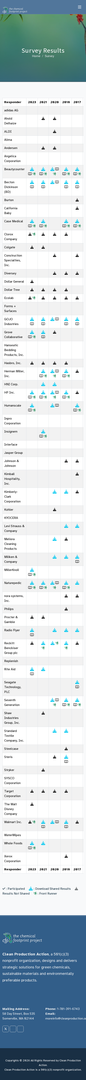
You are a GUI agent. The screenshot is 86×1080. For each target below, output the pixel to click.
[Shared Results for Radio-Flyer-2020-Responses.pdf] (55, 630)
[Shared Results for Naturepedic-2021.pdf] (43, 583)
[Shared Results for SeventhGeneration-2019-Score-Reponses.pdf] (66, 700)
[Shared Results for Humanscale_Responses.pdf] (52, 405)
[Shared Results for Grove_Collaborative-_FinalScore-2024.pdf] (32, 332)
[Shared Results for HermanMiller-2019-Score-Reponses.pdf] (66, 371)
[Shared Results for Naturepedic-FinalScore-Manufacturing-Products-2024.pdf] (32, 583)
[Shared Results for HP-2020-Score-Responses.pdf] (52, 392)
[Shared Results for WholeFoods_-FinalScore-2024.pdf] (32, 843)
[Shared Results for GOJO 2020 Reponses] (52, 319)
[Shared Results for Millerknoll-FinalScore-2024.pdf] (32, 570)
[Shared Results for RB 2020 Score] (53, 643)
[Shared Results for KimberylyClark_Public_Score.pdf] (66, 491)
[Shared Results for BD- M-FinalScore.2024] (32, 182)
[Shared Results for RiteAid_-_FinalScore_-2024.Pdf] (32, 669)
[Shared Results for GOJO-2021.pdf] (43, 319)
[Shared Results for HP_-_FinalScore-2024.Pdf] (32, 392)
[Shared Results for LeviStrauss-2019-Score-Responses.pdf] (66, 526)
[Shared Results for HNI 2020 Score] (55, 384)
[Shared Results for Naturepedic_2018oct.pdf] (77, 583)
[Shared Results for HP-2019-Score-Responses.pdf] (66, 392)
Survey (49, 56)
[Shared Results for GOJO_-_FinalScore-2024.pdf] (32, 319)
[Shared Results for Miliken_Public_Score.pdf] (66, 557)
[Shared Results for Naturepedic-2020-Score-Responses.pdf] (52, 583)
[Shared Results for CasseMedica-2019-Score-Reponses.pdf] (66, 221)
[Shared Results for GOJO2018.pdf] (77, 319)
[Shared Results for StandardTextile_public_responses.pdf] (66, 731)
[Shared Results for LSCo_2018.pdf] (77, 526)
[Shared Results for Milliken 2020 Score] (55, 557)
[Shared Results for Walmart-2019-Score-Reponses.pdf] (66, 822)
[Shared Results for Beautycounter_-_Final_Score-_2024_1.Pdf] (32, 169)
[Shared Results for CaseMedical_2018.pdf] (77, 221)
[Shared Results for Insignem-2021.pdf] (43, 431)
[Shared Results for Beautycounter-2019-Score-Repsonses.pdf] (66, 169)
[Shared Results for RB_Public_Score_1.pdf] (66, 643)
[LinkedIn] (13, 1029)
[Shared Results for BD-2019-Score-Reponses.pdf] (66, 182)
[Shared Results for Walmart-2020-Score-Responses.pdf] (52, 822)
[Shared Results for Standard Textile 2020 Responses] (55, 731)
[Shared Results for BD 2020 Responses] (52, 182)
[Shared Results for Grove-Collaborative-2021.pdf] (43, 332)
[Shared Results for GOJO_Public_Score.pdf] (66, 319)
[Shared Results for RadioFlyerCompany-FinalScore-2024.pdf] (32, 630)
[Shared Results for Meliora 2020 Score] (55, 539)
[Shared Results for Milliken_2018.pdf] (77, 557)
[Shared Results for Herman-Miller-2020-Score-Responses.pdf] (52, 371)
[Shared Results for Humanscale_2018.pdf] (77, 405)
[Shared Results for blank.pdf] (43, 669)
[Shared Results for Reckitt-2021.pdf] (43, 643)
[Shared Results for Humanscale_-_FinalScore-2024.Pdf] (32, 405)
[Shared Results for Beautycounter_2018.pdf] (77, 169)
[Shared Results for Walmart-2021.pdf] (43, 822)
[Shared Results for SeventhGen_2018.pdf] (77, 700)
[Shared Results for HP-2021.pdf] (43, 392)
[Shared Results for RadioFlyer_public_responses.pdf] (66, 630)
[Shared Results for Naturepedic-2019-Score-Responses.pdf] (66, 583)
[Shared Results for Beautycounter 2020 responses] (52, 169)
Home (36, 56)
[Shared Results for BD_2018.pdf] (77, 182)
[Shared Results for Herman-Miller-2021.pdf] (43, 371)
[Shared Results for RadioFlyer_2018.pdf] (77, 630)
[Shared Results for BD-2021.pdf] (43, 182)
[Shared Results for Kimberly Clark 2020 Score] (55, 491)
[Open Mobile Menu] (79, 7)
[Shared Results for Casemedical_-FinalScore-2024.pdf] (32, 221)
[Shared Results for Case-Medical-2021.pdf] (43, 221)
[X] (5, 1029)
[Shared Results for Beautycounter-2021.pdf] (43, 169)
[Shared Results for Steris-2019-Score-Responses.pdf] (66, 757)
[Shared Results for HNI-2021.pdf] (43, 384)
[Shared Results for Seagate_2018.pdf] (77, 682)
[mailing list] (20, 1029)
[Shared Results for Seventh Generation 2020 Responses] (52, 700)
